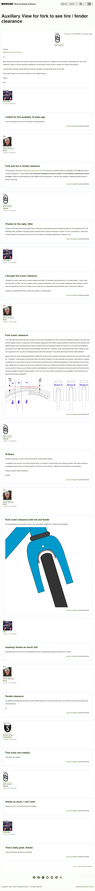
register (74, 856)
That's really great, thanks (19, 847)
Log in (68, 856)
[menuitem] (64, 4)
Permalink (47, 445)
